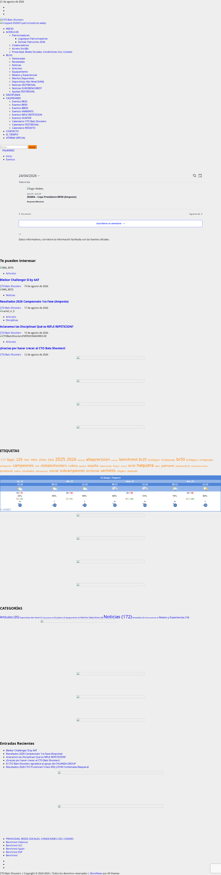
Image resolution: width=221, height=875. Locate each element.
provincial (6, 471)
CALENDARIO (13, 98)
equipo (82, 466)
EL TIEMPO (12, 134)
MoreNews (96, 873)
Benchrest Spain (15, 848)
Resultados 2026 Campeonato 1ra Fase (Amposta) (34, 301)
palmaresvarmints (199, 466)
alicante (81, 460)
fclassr (116, 465)
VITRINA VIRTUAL (15, 137)
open (157, 466)
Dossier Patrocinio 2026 (31, 42)
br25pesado (168, 460)
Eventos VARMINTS (23, 111)
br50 (180, 459)
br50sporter (6, 466)
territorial (92, 471)
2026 (71, 459)
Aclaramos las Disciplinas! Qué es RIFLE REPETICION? (36, 326)
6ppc (11, 459)
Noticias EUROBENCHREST (27, 88)
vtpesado (132, 471)
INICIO (10, 28)
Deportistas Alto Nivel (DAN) (28, 81)
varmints (108, 470)
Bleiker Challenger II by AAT (19, 280)
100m (34, 460)
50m (26, 460)
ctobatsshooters (54, 465)
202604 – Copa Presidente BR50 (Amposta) (51, 197)
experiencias (106, 466)
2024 (51, 460)
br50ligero (192, 460)
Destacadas (18, 58)
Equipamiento (20, 71)
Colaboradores (20, 45)
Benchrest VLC (14, 845)
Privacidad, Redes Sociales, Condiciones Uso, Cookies (42, 52)
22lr (19, 459)
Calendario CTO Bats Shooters (29, 121)
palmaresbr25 (183, 466)
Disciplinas (12, 320)
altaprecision (98, 459)
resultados (28, 471)
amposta (114, 460)
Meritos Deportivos (23, 78)
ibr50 (131, 466)
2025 (60, 459)
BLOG (9, 55)
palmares (167, 466)
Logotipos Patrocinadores (33, 38)
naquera (145, 465)
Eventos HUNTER (21, 118)
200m (42, 460)
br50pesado (206, 460)
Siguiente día (194, 214)
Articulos (17, 68)
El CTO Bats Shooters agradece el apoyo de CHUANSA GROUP (41, 763)
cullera (73, 466)
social (53, 470)
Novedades (18, 61)
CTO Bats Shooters (11, 286)
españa (92, 466)
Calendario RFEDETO (23, 128)
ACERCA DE (12, 32)
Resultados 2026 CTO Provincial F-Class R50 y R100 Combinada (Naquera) (47, 767)
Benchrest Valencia (17, 842)
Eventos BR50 (19, 104)
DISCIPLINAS (13, 94)
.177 (3, 460)
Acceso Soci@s (20, 48)
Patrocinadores (21, 35)
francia (124, 466)
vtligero (121, 471)
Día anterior (26, 214)
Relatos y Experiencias (24, 75)
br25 (143, 459)
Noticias (16, 65)
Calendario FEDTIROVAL (25, 124)
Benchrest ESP (14, 852)
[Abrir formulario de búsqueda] (1, 143)
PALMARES (8, 150)
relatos (17, 471)
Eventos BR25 (19, 101)
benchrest (128, 459)
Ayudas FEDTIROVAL (23, 91)
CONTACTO (12, 131)
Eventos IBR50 (20, 108)
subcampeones (72, 470)
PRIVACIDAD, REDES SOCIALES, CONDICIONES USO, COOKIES (40, 838)
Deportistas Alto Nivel (31, 617)
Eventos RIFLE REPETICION (27, 114)
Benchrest (12, 855)
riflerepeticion (41, 471)
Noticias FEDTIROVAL (24, 85)
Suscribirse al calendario (108, 223)
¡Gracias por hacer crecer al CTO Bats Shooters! (32, 348)
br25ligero (154, 460)
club (37, 465)
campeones (23, 465)
